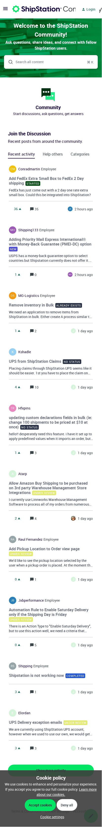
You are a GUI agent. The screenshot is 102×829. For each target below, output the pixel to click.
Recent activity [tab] (21, 154)
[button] (51, 816)
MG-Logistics (28, 295)
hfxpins (24, 408)
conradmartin (29, 169)
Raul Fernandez (30, 539)
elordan (24, 713)
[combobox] (51, 62)
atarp (22, 474)
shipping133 (28, 230)
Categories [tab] (80, 154)
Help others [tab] (53, 154)
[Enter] (8, 62)
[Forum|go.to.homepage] (41, 9)
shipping (25, 666)
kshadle (24, 352)
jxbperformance (31, 600)
